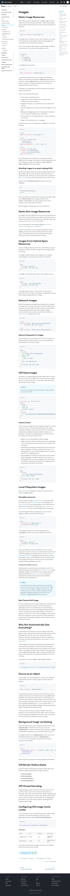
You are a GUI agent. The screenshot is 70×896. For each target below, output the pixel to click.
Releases (29, 2)
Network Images (62, 24)
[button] (8, 10)
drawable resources (37, 500)
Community (44, 2)
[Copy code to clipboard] (54, 34)
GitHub (38, 885)
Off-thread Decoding (63, 51)
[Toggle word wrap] (51, 401)
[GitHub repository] (61, 2)
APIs (6, 883)
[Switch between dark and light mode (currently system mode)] (64, 2)
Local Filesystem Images (62, 33)
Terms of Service (55, 885)
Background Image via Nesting (63, 46)
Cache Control (62, 30)
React (53, 879)
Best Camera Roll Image (62, 37)
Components (8, 881)
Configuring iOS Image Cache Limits (63, 54)
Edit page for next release (27, 858)
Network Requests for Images (63, 26)
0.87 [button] (15, 6)
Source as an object (63, 44)
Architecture (8, 885)
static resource (47, 506)
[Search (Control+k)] (67, 2)
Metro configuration (36, 226)
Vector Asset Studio (36, 574)
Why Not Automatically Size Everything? (62, 41)
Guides (9, 6)
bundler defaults (31, 221)
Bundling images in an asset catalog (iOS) (63, 15)
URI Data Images (62, 28)
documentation (23, 738)
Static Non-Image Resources (62, 19)
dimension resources (32, 592)
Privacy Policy (55, 883)
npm (38, 120)
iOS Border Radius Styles (62, 49)
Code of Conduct (24, 885)
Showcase (51, 2)
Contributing (36, 2)
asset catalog (23, 177)
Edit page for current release (44, 858)
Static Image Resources (61, 12)
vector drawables (36, 502)
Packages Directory (56, 881)
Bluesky (38, 883)
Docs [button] (21, 2)
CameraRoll (24, 491)
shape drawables (23, 504)
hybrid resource (23, 508)
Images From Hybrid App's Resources (63, 22)
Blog (58, 2)
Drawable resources (46, 570)
